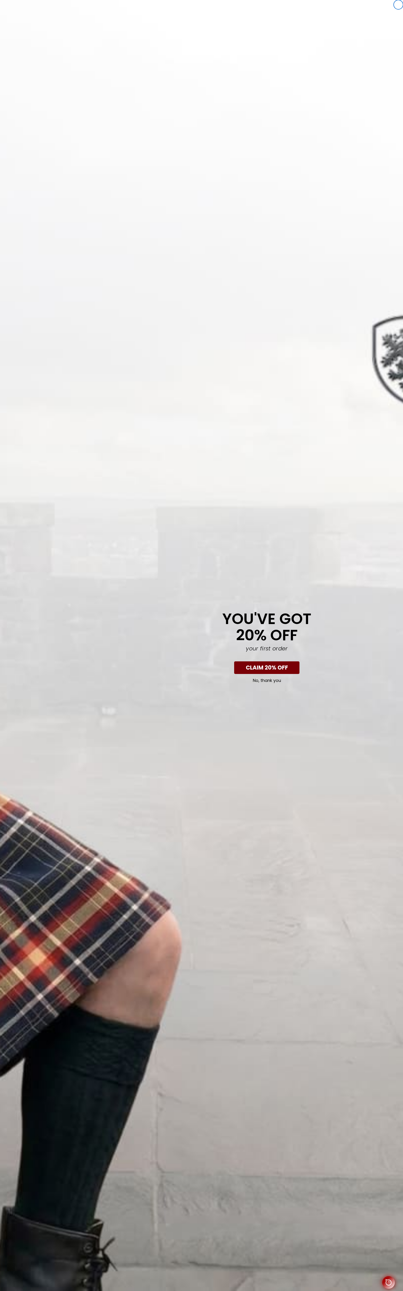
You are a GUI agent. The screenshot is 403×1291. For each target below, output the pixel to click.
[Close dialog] (398, 4)
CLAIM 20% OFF (267, 667)
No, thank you (267, 680)
